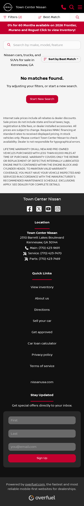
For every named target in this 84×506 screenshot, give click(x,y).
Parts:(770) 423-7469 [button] (45, 259)
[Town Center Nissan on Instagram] (56, 208)
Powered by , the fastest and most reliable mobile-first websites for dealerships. (42, 487)
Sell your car (42, 321)
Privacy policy (42, 355)
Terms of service (42, 366)
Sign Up (42, 458)
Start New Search (42, 99)
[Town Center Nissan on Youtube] (46, 208)
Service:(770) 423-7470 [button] (45, 253)
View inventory (42, 287)
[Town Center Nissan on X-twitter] (37, 208)
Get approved (42, 332)
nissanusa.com (42, 382)
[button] (64, 7)
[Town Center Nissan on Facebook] (28, 208)
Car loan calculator (42, 343)
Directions (42, 310)
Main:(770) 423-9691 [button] (45, 248)
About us (42, 298)
